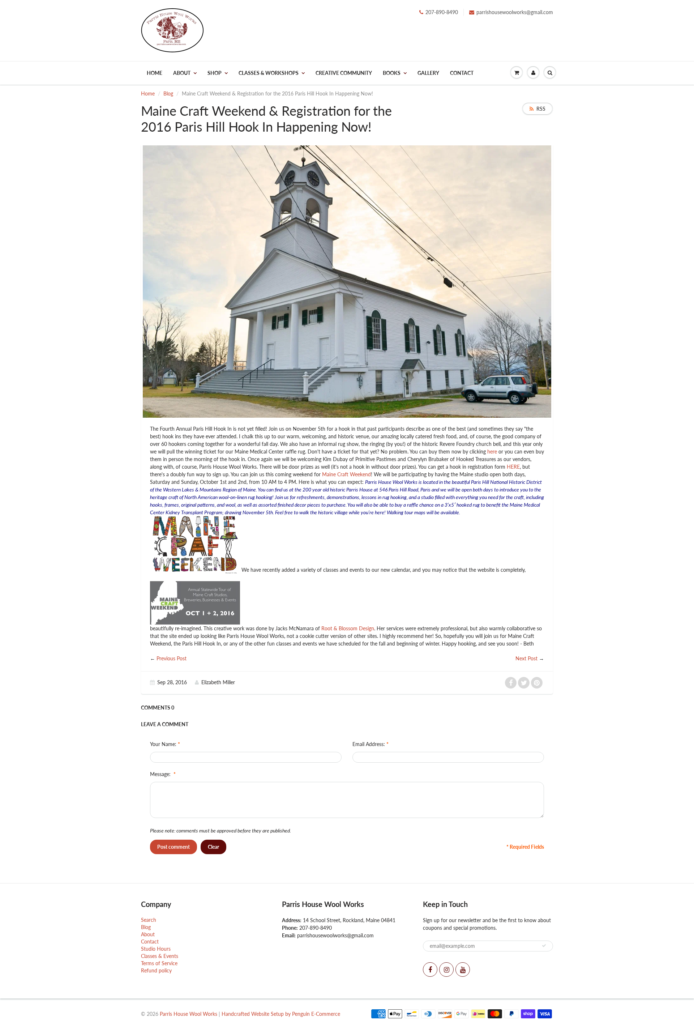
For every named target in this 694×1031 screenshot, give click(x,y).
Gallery (428, 73)
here (492, 451)
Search (148, 920)
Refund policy (156, 970)
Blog (168, 93)
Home (154, 73)
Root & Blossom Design (347, 628)
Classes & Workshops (269, 73)
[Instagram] (446, 969)
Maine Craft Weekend (346, 474)
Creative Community (344, 73)
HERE (513, 467)
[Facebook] (430, 969)
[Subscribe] (544, 945)
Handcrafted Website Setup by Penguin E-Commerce (281, 1014)
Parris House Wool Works (188, 1014)
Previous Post (172, 658)
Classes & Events (159, 956)
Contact (462, 73)
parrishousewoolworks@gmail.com (514, 12)
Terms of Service (159, 963)
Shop (214, 73)
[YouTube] (462, 969)
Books (391, 73)
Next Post (526, 658)
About (181, 73)
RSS (540, 109)
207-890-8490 (441, 12)
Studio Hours (156, 949)
